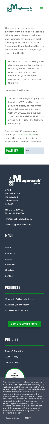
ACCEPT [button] (27, 418)
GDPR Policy (11, 356)
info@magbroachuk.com (18, 219)
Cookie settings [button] (12, 418)
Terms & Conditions (15, 351)
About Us (10, 264)
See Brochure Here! (24, 323)
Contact (9, 276)
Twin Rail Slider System (17, 304)
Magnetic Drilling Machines (19, 299)
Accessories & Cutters (16, 310)
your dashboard (27, 134)
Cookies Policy (12, 362)
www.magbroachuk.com (18, 224)
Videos (8, 259)
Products (10, 253)
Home (8, 247)
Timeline (9, 270)
